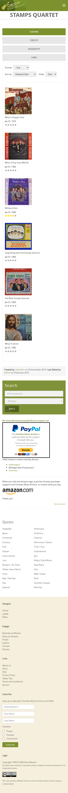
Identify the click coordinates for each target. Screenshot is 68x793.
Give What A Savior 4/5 (13, 351)
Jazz (35, 555)
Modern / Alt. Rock (11, 564)
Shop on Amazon (10, 636)
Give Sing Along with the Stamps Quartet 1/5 (6, 260)
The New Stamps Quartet (17, 298)
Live (4, 560)
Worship (38, 587)
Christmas (7, 537)
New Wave (39, 564)
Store (4, 668)
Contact (6, 646)
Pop (36, 569)
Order (41, 74)
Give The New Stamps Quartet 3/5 (11, 306)
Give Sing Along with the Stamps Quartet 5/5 (15, 260)
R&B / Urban (40, 573)
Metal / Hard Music (43, 560)
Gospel (5, 551)
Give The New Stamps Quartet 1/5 (6, 306)
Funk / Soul (39, 546)
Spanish (6, 587)
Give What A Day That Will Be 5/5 (15, 170)
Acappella (6, 528)
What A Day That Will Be (17, 162)
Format (8, 67)
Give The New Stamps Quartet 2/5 (8, 306)
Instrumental (8, 555)
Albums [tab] (34, 31)
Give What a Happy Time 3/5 (11, 125)
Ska (4, 582)
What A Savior (12, 343)
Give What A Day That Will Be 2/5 (8, 170)
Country (6, 542)
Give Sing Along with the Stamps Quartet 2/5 (8, 260)
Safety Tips (7, 678)
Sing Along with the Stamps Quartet (22, 252)
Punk (4, 573)
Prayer (5, 639)
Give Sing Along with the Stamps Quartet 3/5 (11, 260)
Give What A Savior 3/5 (11, 351)
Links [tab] (34, 57)
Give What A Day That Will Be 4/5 (13, 170)
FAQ (4, 671)
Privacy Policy (8, 675)
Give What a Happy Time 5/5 (15, 125)
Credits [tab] (34, 40)
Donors (5, 684)
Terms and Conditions (12, 681)
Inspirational (40, 551)
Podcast (10, 734)
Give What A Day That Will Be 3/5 (11, 170)
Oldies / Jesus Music (11, 569)
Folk (4, 546)
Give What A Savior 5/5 (15, 351)
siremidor (19, 369)
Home (5, 610)
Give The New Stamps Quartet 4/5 (13, 306)
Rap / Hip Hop (9, 578)
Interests (6, 726)
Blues (4, 533)
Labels (5, 613)
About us (6, 665)
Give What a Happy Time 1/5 (6, 125)
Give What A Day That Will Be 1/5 (6, 170)
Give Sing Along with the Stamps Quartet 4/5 (13, 260)
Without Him (11, 208)
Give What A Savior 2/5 (8, 351)
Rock (36, 578)
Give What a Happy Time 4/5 (13, 125)
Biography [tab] (34, 49)
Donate (5, 649)
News (5, 617)
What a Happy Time (14, 117)
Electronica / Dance (43, 542)
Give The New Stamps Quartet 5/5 (15, 306)
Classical (38, 537)
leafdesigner (14, 464)
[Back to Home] (13, 5)
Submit (5, 642)
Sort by (8, 74)
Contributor (12, 738)
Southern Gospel (42, 582)
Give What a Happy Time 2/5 (8, 125)
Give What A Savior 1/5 (6, 351)
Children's (38, 533)
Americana (39, 528)
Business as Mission (11, 633)
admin (7, 372)
